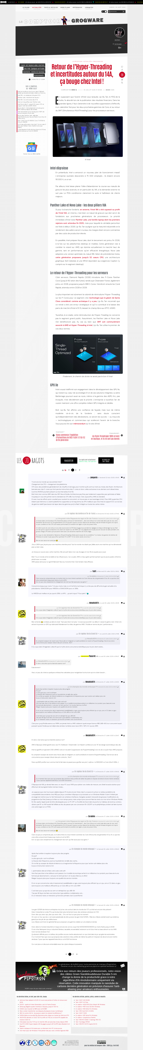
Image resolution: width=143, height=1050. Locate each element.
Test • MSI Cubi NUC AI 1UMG (85, 1011)
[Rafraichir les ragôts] (65, 470)
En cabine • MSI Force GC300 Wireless (88, 1007)
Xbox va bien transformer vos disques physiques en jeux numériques (41, 1011)
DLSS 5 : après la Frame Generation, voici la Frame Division (38, 1004)
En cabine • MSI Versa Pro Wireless (86, 1015)
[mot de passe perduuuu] (119, 48)
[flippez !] (41, 1043)
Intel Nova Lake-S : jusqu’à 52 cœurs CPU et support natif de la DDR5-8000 (31, 105)
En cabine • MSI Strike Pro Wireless (86, 1009)
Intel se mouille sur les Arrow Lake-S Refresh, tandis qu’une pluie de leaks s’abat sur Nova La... (32, 92)
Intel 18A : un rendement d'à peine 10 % (29, 95)
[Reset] (123, 12)
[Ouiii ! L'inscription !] (119, 32)
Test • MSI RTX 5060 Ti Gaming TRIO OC (88, 1020)
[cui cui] (35, 1043)
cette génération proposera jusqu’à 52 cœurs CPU (80, 257)
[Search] (109, 12)
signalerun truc (106, 460)
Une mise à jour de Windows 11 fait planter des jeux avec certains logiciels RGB (44, 1030)
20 (122, 74)
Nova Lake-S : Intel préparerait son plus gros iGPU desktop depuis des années (31, 108)
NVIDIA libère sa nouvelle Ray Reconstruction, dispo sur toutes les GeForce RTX (44, 1015)
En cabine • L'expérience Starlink (86, 1017)
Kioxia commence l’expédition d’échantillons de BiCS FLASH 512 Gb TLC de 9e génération (70, 437)
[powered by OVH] (22, 1043)
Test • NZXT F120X (81, 1013)
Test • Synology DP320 (83, 1022)
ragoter (68, 460)
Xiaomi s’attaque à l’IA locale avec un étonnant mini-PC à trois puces (41, 1028)
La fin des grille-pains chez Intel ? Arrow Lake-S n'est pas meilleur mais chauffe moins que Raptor (32, 126)
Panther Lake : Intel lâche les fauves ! (28, 97)
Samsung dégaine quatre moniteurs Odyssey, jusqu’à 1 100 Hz (39, 1007)
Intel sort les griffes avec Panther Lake (29, 102)
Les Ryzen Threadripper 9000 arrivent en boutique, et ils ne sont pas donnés (105, 437)
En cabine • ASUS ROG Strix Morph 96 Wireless (90, 1004)
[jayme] (29, 1043)
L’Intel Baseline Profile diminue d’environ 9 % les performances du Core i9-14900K (32, 130)
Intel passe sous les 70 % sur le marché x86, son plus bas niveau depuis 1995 (44, 1022)
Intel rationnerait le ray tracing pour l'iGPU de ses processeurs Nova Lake (31, 112)
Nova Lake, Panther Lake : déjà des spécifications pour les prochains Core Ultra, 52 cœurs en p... (32, 117)
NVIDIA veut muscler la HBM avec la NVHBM (33, 1009)
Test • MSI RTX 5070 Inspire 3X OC (86, 1024)
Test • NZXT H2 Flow (82, 1002)
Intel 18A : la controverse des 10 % (28, 100)
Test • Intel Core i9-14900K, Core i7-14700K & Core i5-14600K (31, 121)
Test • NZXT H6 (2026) (83, 1000)
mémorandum (79, 423)
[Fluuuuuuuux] (48, 1043)
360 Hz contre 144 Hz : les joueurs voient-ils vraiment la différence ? (41, 1013)
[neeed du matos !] (54, 1043)
